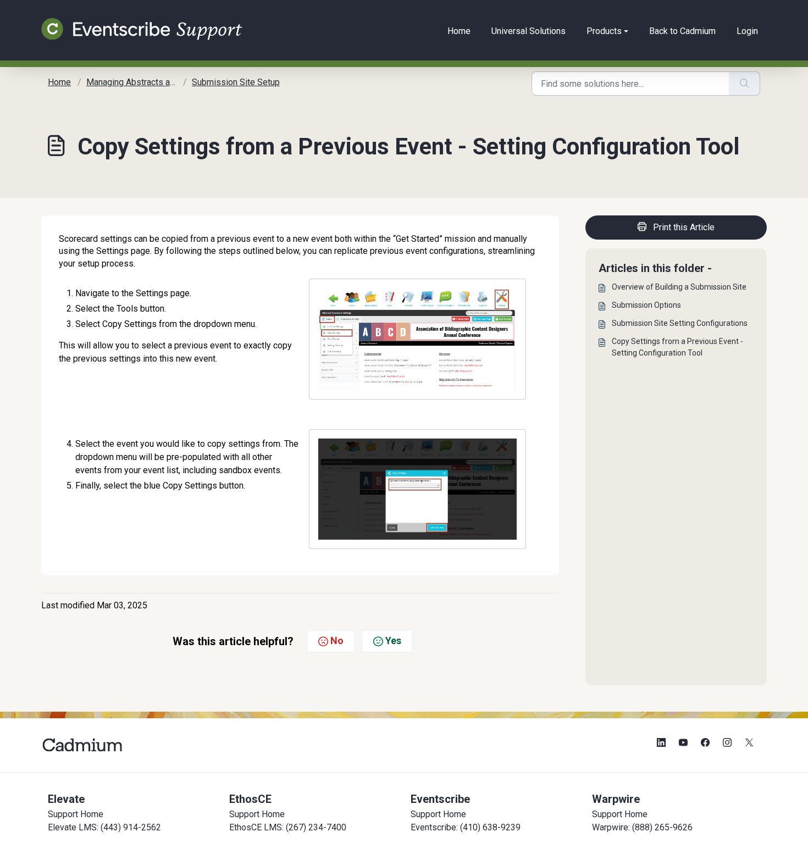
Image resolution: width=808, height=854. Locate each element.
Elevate (66, 799)
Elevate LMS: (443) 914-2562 (104, 827)
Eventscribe (440, 799)
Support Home (75, 814)
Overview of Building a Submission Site (679, 286)
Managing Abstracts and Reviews (150, 82)
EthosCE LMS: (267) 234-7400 (287, 827)
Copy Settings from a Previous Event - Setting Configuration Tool (677, 347)
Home (459, 31)
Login (747, 31)
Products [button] (604, 31)
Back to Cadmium (682, 31)
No (337, 640)
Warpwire (616, 799)
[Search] (744, 83)
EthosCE (250, 799)
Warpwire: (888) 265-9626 (642, 827)
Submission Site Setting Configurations (680, 323)
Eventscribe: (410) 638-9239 (466, 827)
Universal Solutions (528, 31)
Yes (393, 640)
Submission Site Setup (236, 82)
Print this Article (684, 227)
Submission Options (646, 305)
